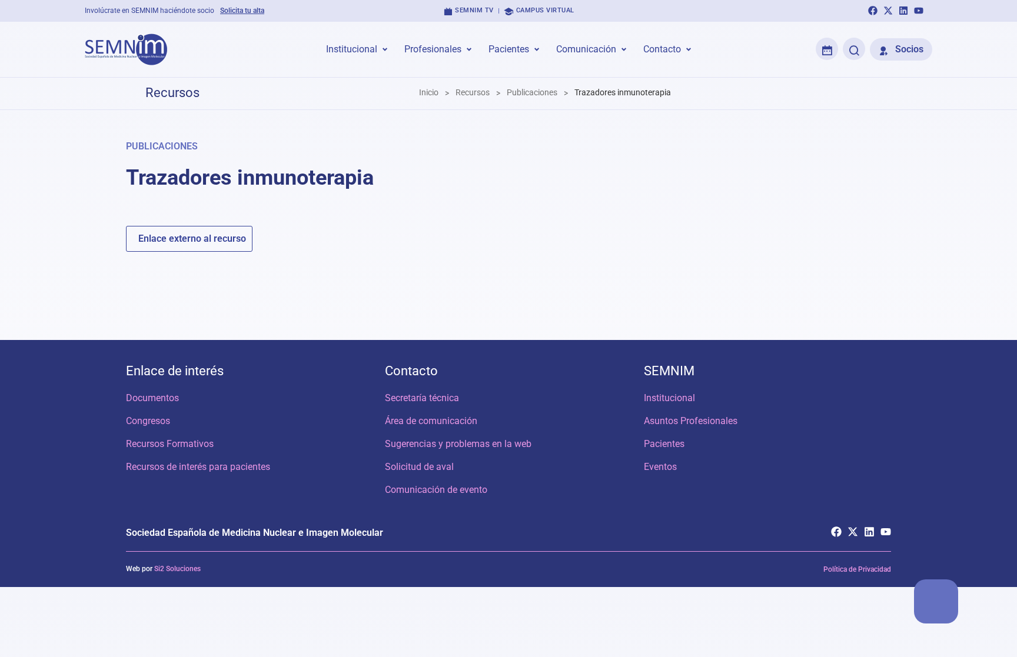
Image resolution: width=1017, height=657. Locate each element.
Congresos (148, 420)
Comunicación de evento (436, 489)
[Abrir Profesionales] (469, 49)
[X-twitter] (888, 10)
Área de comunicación (431, 420)
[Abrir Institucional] (385, 49)
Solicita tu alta (242, 10)
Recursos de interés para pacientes (198, 466)
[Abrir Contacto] (688, 49)
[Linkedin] (903, 10)
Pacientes (664, 443)
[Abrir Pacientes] (536, 49)
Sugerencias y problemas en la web (458, 443)
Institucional (669, 397)
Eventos (660, 466)
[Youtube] (918, 10)
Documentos (152, 397)
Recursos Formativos (170, 443)
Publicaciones (162, 146)
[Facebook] (873, 10)
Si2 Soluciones (177, 569)
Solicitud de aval (419, 466)
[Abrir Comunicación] (624, 49)
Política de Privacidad (857, 569)
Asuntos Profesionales (690, 420)
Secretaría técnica (422, 397)
